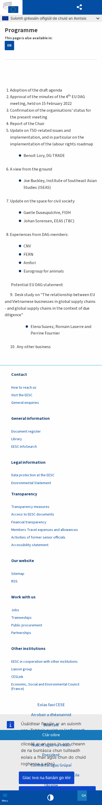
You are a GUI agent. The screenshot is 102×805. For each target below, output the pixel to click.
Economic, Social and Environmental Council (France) (45, 686)
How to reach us (23, 387)
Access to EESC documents (32, 514)
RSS (14, 581)
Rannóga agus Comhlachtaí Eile (51, 775)
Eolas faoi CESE (51, 705)
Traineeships (21, 617)
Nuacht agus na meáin (51, 745)
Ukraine (51, 785)
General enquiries (25, 402)
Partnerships (21, 633)
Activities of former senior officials (38, 537)
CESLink (17, 676)
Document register (26, 431)
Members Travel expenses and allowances (44, 529)
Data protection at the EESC (32, 475)
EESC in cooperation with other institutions (44, 661)
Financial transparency (28, 522)
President (51, 755)
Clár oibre (51, 735)
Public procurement (26, 625)
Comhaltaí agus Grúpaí (51, 765)
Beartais (51, 725)
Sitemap (17, 573)
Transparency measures (30, 506)
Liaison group (21, 669)
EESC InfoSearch (24, 446)
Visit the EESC (21, 395)
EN (9, 45)
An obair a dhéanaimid (51, 715)
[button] (79, 7)
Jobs (15, 610)
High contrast (50, 797)
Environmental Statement (31, 483)
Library (16, 439)
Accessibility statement (29, 545)
